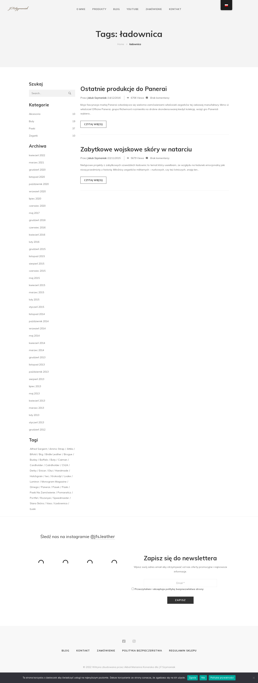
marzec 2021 (36, 162)
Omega (34, 487)
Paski (32, 128)
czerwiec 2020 (37, 205)
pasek (55, 487)
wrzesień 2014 (37, 328)
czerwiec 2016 (37, 227)
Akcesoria (34, 113)
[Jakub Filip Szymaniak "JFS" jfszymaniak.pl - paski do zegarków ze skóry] (18, 9)
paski (65, 487)
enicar (42, 470)
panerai (45, 487)
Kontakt (175, 9)
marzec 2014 (36, 350)
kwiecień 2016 (37, 234)
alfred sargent (38, 448)
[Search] (70, 93)
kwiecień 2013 (37, 400)
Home (120, 44)
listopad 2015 (37, 256)
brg (41, 454)
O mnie (81, 9)
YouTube (133, 9)
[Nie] (253, 677)
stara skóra (37, 503)
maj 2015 (34, 278)
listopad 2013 (37, 364)
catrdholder (52, 465)
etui (50, 470)
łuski (33, 509)
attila (70, 448)
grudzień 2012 (37, 429)
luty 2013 (34, 415)
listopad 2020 (37, 176)
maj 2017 (34, 213)
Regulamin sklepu (183, 650)
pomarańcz (64, 492)
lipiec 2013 (35, 386)
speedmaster (61, 497)
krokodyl (56, 476)
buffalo (44, 459)
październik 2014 (39, 321)
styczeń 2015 (36, 306)
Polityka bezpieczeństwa (142, 650)
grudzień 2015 (37, 249)
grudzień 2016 (37, 220)
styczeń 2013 (36, 422)
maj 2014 (34, 335)
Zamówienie (154, 9)
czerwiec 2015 (37, 270)
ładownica (60, 503)
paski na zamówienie (42, 492)
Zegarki (33, 135)
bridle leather (53, 454)
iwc (47, 476)
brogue (68, 454)
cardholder (36, 465)
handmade (61, 470)
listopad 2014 (37, 314)
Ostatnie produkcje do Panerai (123, 89)
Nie (203, 677)
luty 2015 (34, 299)
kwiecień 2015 (37, 285)
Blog (116, 9)
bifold (33, 454)
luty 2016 (34, 241)
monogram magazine (54, 481)
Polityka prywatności (222, 677)
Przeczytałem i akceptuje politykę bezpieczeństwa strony (169, 589)
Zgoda (192, 677)
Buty (31, 121)
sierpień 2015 (36, 263)
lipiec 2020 (35, 198)
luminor (34, 481)
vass (49, 503)
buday (33, 459)
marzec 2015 (36, 292)
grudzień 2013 (37, 357)
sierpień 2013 (36, 379)
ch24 (65, 465)
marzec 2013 (36, 407)
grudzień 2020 (37, 169)
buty (53, 459)
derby (33, 470)
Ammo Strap (56, 448)
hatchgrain (36, 476)
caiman (62, 459)
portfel (34, 497)
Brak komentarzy (159, 97)
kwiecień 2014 (37, 343)
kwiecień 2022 (37, 155)
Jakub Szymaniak (97, 97)
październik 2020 (39, 184)
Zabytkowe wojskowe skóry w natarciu (136, 149)
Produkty (99, 9)
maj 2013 (34, 393)
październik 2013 (39, 371)
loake (67, 476)
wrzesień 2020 (37, 191)
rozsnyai (45, 497)
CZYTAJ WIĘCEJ (93, 124)
